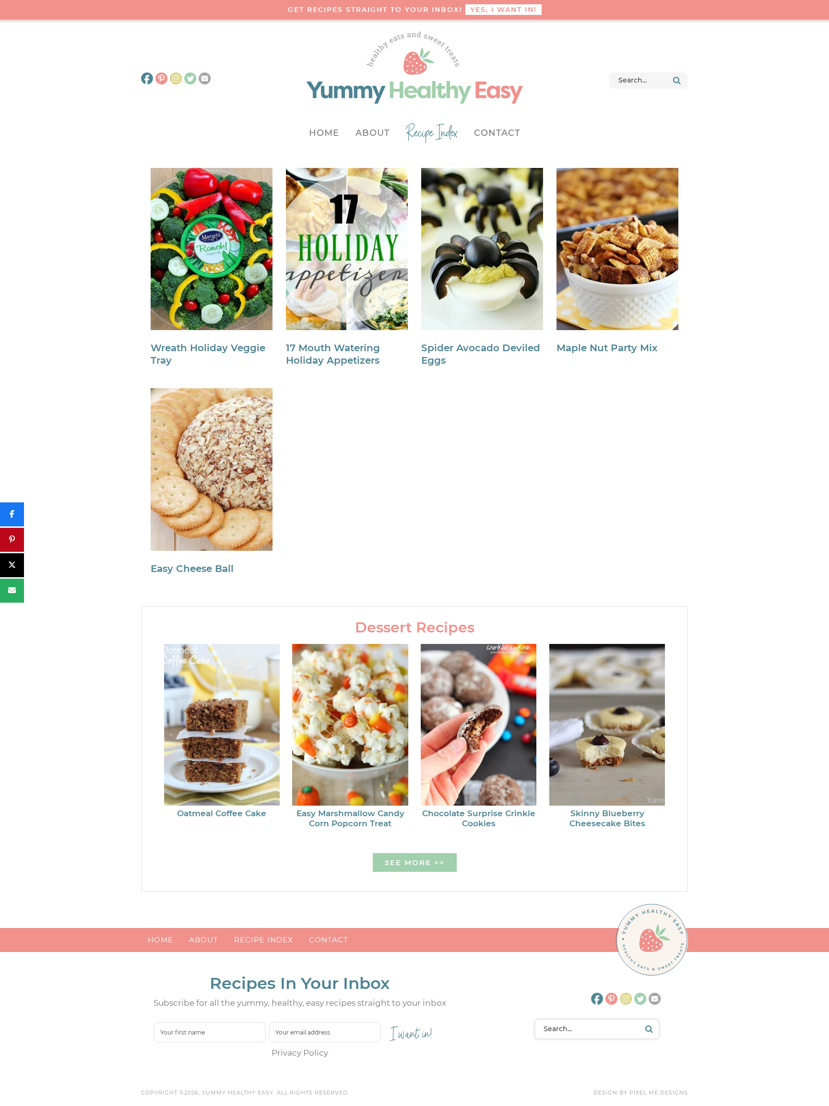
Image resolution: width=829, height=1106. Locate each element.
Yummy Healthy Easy (414, 68)
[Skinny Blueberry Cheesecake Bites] (607, 726)
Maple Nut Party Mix (607, 348)
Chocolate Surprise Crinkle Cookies (478, 818)
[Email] (12, 591)
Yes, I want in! (503, 9)
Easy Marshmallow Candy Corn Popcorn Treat (350, 818)
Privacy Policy (300, 1053)
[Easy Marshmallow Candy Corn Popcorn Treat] (350, 726)
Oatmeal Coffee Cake (221, 813)
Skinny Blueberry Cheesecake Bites (607, 818)
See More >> (415, 862)
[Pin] (12, 540)
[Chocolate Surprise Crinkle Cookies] (478, 726)
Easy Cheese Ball (192, 568)
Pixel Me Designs (658, 1092)
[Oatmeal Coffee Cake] (222, 726)
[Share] (12, 514)
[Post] (12, 565)
